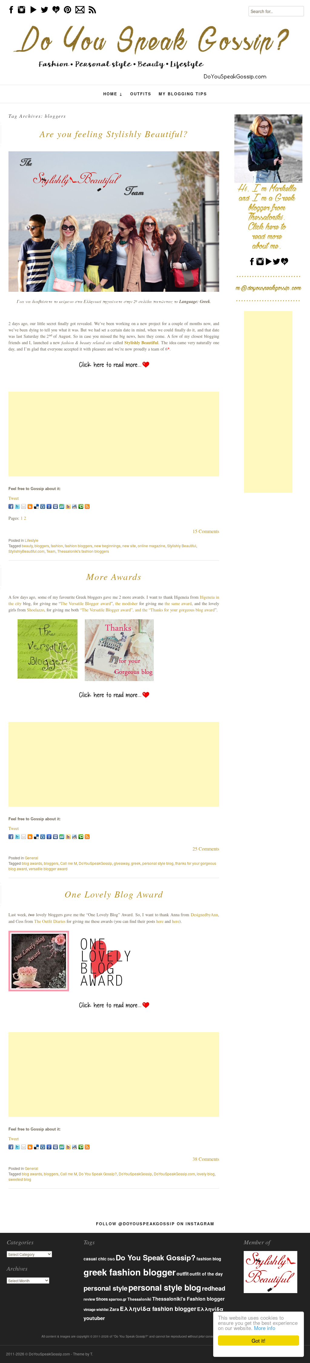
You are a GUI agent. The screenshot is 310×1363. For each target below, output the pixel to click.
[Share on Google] (49, 506)
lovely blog (206, 1173)
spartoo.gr (118, 1299)
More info (264, 1328)
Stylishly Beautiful (141, 342)
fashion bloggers (78, 545)
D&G (111, 1259)
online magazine (151, 545)
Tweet (13, 498)
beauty (27, 545)
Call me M (68, 863)
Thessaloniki (139, 1299)
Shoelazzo (35, 610)
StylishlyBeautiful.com (26, 551)
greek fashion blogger (130, 1272)
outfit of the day (206, 1274)
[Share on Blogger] (30, 506)
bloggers (42, 545)
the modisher (126, 603)
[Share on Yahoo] (68, 506)
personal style (105, 1288)
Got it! (258, 1340)
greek (135, 863)
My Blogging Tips (183, 94)
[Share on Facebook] (10, 506)
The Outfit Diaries (49, 921)
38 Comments (206, 1159)
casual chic (95, 1259)
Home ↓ (113, 94)
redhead (213, 1288)
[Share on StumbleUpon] (61, 506)
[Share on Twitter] (17, 506)
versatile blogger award (48, 868)
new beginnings (107, 545)
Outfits (140, 94)
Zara (114, 1309)
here (159, 921)
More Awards (114, 576)
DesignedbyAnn (204, 914)
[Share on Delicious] (36, 506)
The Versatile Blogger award (85, 603)
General (31, 857)
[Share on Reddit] (74, 506)
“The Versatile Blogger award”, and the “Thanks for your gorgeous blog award (147, 610)
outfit (182, 1273)
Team (50, 551)
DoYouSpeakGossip (95, 863)
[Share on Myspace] (55, 506)
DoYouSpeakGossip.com (174, 1173)
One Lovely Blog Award (113, 894)
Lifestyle (31, 540)
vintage (89, 1309)
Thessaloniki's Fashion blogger (188, 1298)
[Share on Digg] (42, 506)
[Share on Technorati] (80, 506)
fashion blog (208, 1259)
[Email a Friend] (23, 506)
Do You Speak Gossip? (98, 1173)
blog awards (32, 863)
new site (129, 545)
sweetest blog (19, 1179)
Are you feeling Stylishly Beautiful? (114, 133)
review (89, 1299)
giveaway (121, 863)
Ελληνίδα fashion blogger (158, 1308)
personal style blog (157, 863)
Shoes (102, 1299)
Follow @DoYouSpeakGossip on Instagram (155, 1223)
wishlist (102, 1309)
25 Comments (206, 848)
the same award (178, 603)
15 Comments (206, 531)
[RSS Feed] (87, 506)
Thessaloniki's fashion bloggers (83, 551)
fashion (57, 545)
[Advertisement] (113, 434)
